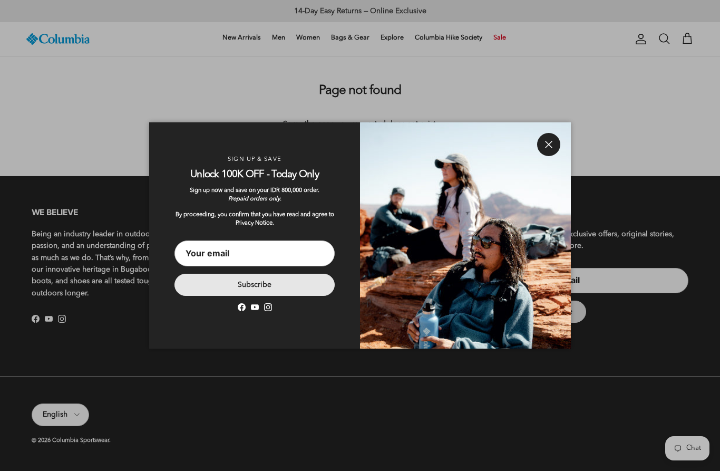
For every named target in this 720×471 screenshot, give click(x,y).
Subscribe (254, 285)
